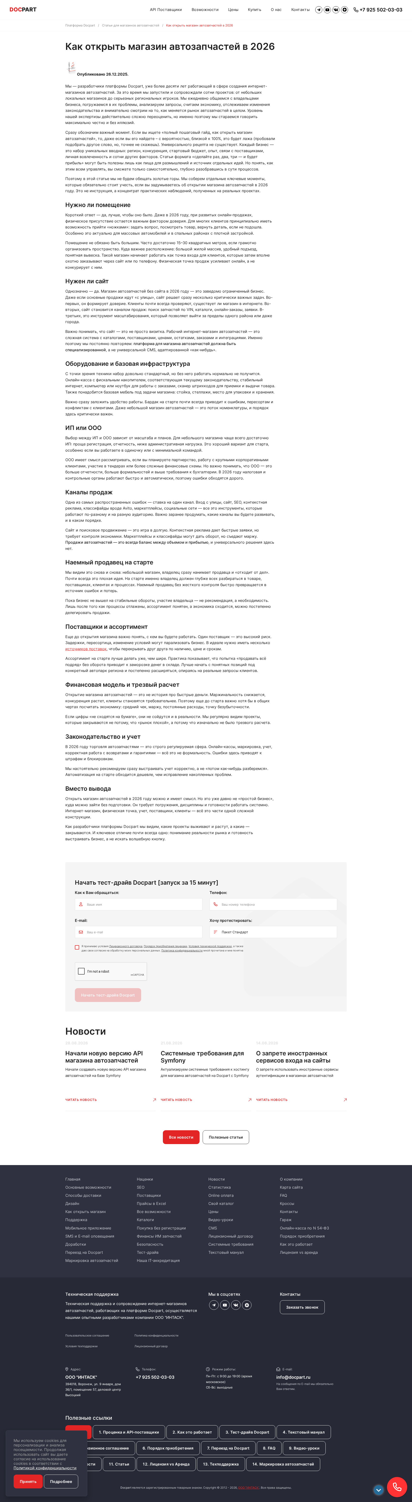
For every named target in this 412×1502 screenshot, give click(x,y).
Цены (233, 9)
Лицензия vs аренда (299, 1252)
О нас (276, 9)
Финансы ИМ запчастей (159, 1236)
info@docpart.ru (293, 1377)
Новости (216, 1179)
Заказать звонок (302, 1307)
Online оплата (221, 1195)
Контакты (300, 9)
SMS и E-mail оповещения (89, 1236)
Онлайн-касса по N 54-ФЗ (304, 1228)
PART (23, 9)
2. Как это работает (192, 1432)
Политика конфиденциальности (182, 950)
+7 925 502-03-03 (155, 1377)
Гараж (286, 1219)
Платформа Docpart (80, 25)
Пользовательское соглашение (87, 1335)
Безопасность (150, 1244)
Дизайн (72, 1203)
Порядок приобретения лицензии (165, 946)
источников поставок (86, 648)
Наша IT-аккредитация (158, 1260)
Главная (72, 1179)
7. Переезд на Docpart (228, 1448)
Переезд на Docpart (84, 1252)
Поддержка (76, 1219)
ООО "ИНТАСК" (248, 1487)
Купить (254, 9)
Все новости (181, 1137)
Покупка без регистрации (161, 1228)
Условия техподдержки (81, 1346)
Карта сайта (291, 1187)
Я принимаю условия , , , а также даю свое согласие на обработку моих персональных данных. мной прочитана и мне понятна (162, 948)
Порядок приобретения (302, 1236)
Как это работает (296, 1244)
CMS (212, 1228)
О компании (291, 1179)
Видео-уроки (220, 1219)
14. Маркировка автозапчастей (283, 1464)
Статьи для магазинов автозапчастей (130, 25)
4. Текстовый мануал (304, 1432)
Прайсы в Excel (151, 1203)
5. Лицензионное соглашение (100, 1448)
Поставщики (149, 1195)
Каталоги (145, 1219)
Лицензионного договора (125, 946)
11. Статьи (119, 1464)
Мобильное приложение (88, 1228)
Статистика (219, 1187)
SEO (140, 1187)
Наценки (145, 1179)
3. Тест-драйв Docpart (247, 1432)
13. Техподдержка (221, 1464)
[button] (397, 1487)
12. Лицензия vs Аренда (166, 1464)
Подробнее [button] (61, 1481)
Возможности (205, 9)
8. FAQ (269, 1448)
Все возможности (154, 1211)
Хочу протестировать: (231, 920)
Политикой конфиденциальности (45, 1468)
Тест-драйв (148, 1252)
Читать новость (81, 1100)
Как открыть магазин (85, 1211)
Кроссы (287, 1203)
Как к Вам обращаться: (97, 892)
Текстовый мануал (226, 1252)
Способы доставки (83, 1195)
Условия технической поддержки (210, 946)
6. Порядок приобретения (168, 1448)
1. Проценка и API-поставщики (129, 1432)
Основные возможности (88, 1187)
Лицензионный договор (230, 1236)
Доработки (75, 1244)
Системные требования (230, 1244)
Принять (28, 1481)
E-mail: (81, 920)
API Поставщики (166, 9)
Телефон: (218, 892)
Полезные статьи (226, 1137)
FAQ (283, 1195)
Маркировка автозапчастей (91, 1260)
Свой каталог (221, 1203)
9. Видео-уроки (304, 1448)
